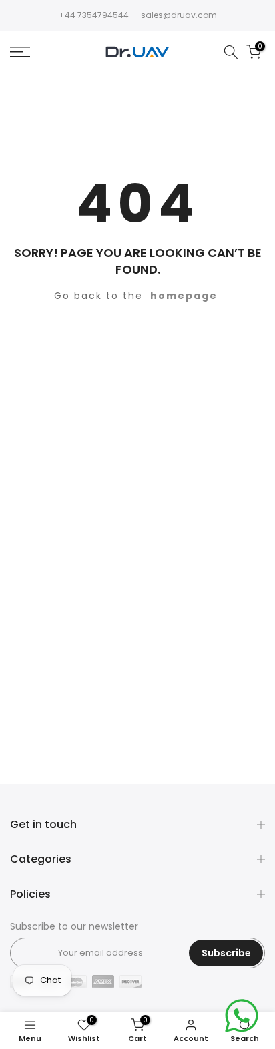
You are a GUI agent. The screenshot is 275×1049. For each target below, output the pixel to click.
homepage (184, 295)
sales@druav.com (179, 15)
